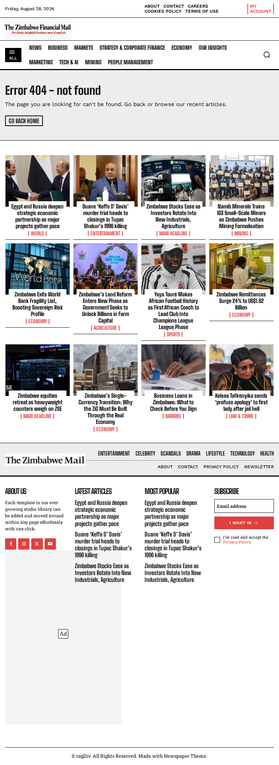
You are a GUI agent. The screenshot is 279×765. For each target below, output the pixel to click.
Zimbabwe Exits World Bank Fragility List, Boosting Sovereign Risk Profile (37, 304)
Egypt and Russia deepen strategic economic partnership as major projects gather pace (37, 216)
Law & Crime (241, 416)
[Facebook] (10, 544)
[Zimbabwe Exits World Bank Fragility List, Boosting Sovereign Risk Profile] (37, 269)
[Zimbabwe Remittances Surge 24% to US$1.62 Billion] (241, 269)
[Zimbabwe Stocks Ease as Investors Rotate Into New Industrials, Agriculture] (173, 181)
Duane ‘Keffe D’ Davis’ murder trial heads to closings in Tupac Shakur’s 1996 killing (105, 216)
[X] (37, 544)
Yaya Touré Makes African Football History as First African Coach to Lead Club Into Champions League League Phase (173, 310)
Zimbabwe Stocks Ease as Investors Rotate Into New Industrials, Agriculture (173, 216)
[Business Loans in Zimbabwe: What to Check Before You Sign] (173, 370)
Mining (241, 233)
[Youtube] (50, 544)
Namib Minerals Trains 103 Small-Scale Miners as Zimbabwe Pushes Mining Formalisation (241, 216)
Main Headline (173, 233)
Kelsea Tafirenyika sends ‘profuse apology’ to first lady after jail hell (241, 402)
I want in (241, 523)
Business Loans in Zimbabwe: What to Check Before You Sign (173, 402)
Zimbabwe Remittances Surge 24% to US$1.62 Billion (241, 301)
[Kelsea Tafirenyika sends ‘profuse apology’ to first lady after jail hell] (241, 370)
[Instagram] (23, 544)
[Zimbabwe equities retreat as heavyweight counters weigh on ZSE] (37, 370)
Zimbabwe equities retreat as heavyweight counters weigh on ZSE (37, 402)
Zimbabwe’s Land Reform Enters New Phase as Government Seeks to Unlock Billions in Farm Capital (105, 307)
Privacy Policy (236, 542)
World (37, 233)
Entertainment (105, 233)
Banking (173, 416)
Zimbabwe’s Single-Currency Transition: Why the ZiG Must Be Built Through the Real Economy (105, 408)
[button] (266, 54)
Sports (173, 334)
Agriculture (105, 328)
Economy (37, 321)
